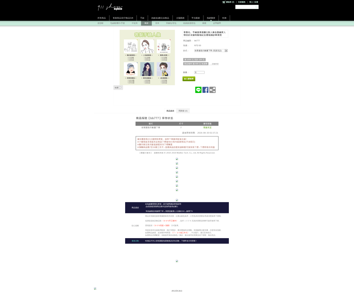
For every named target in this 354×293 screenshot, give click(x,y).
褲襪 (204, 23)
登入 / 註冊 (253, 2)
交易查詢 (241, 2)
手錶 (142, 18)
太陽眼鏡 (180, 18)
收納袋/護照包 (189, 23)
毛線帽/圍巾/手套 (117, 23)
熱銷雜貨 (211, 18)
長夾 (157, 23)
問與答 (183, 111)
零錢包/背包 (171, 23)
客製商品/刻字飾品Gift (123, 18)
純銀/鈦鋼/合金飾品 (160, 18)
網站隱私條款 (177, 291)
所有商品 (101, 18)
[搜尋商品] (257, 7)
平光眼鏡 (196, 18)
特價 (224, 18)
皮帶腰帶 (217, 23)
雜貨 (146, 23)
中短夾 (135, 23)
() (230, 2)
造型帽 (100, 23)
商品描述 (170, 111)
